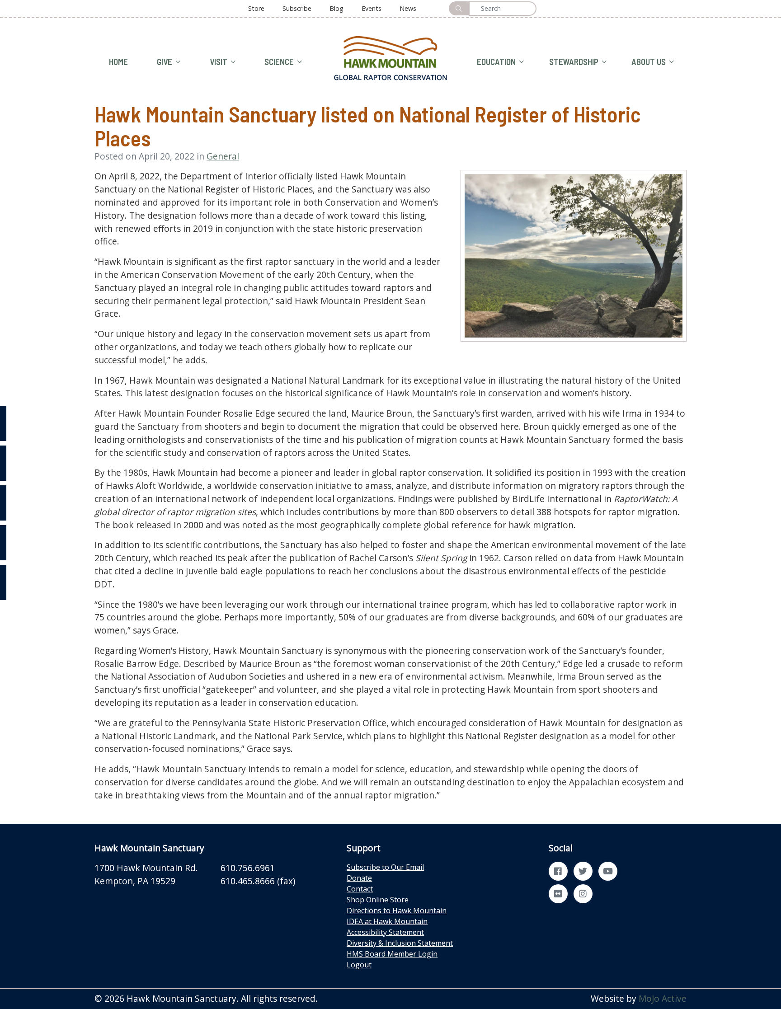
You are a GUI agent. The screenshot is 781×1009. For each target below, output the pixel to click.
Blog (336, 8)
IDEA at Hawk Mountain (387, 921)
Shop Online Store (378, 900)
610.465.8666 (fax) (258, 881)
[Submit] (459, 8)
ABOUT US (648, 61)
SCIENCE (279, 61)
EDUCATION (496, 61)
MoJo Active (663, 998)
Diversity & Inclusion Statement (400, 943)
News (408, 8)
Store (256, 8)
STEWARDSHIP (573, 61)
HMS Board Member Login (392, 954)
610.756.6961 (248, 868)
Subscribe (296, 8)
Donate (359, 878)
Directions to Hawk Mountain (397, 910)
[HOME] (390, 57)
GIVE (164, 61)
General (223, 156)
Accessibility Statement (385, 932)
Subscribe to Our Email (385, 867)
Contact (360, 889)
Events (371, 8)
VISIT (218, 61)
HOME (118, 61)
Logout (359, 965)
